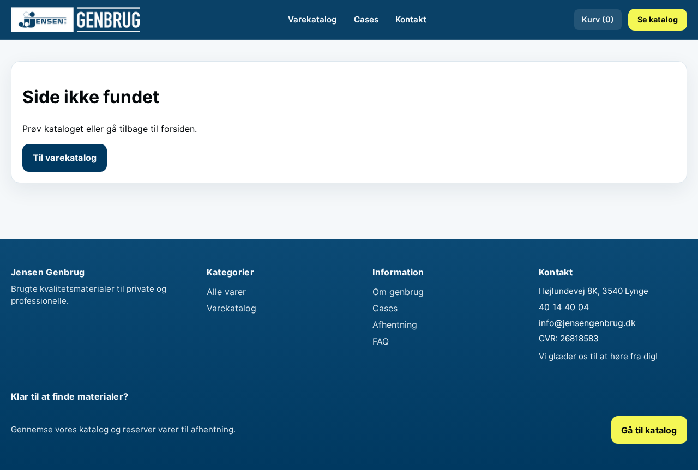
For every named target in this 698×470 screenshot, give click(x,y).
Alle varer (226, 291)
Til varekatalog (65, 157)
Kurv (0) (598, 19)
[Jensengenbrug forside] (75, 19)
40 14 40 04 (564, 307)
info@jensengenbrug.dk (587, 322)
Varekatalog (312, 19)
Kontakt (410, 19)
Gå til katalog (649, 430)
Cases (366, 19)
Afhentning (394, 324)
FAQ (380, 341)
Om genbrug (398, 291)
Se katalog (657, 19)
